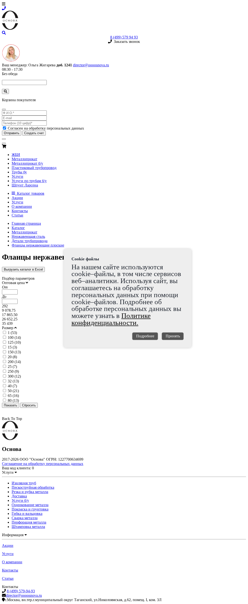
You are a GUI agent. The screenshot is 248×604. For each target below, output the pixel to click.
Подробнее (145, 336)
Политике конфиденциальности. (111, 319)
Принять (173, 336)
